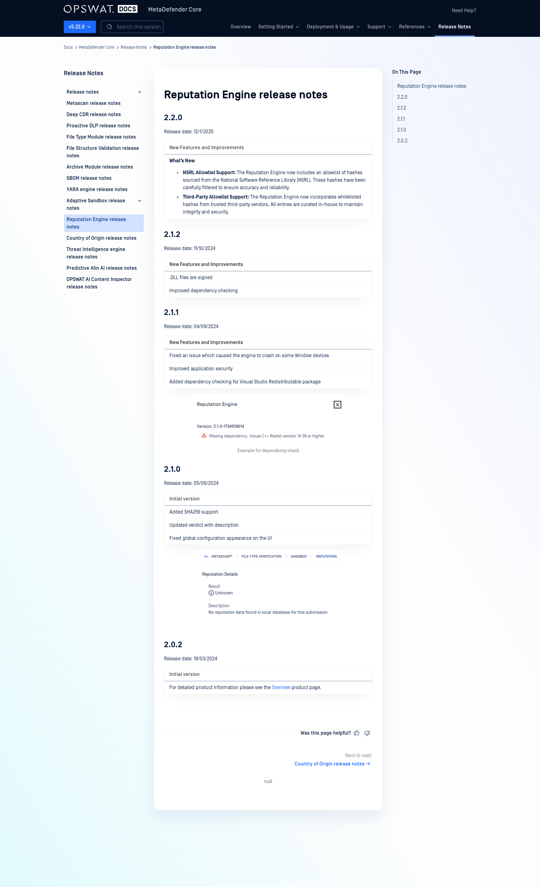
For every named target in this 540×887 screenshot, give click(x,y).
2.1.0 (172, 469)
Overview (241, 27)
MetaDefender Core (175, 9)
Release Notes (454, 27)
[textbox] (268, 410)
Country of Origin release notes (330, 764)
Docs (68, 47)
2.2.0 (173, 117)
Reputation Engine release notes (184, 47)
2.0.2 (173, 644)
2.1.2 (172, 234)
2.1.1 (171, 312)
